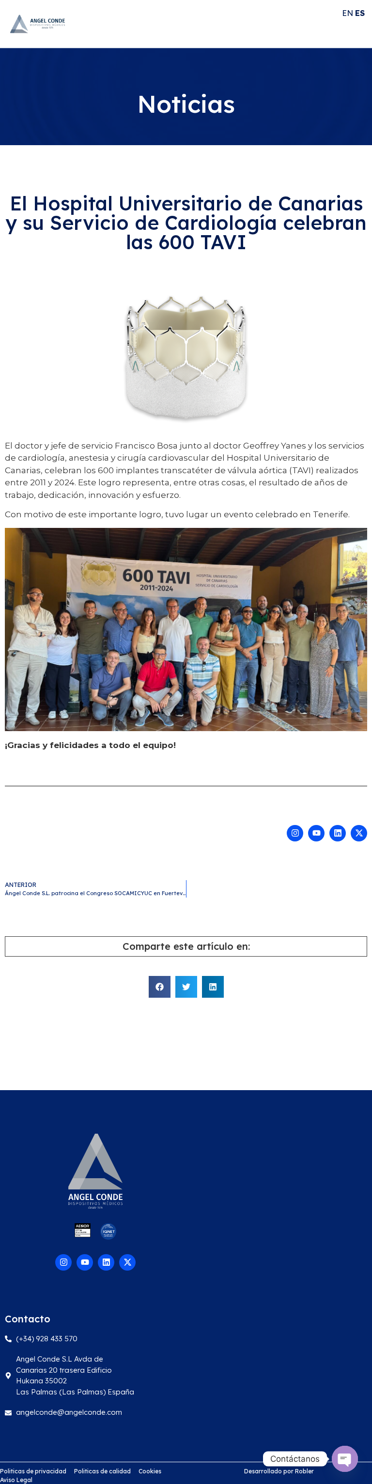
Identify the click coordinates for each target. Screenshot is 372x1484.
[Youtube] (316, 833)
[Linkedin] (337, 833)
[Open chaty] (345, 1459)
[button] (159, 987)
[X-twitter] (359, 833)
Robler (304, 1471)
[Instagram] (295, 833)
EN (347, 13)
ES (360, 13)
